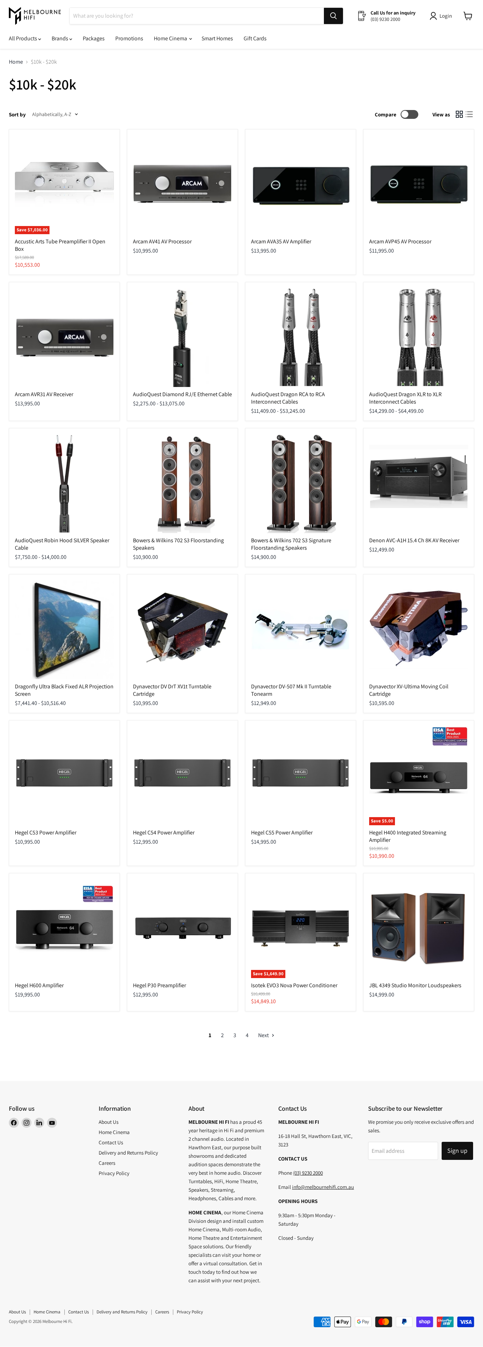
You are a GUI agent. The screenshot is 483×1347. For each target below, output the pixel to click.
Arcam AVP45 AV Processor (400, 241)
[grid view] (459, 114)
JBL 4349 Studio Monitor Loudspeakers (415, 985)
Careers (107, 1163)
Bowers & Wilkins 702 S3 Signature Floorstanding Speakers (291, 544)
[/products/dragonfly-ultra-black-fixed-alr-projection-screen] (64, 629)
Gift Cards (255, 38)
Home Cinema (171, 38)
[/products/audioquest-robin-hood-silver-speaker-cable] (64, 483)
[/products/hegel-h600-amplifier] (64, 928)
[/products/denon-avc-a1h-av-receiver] (418, 483)
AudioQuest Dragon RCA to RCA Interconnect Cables (288, 398)
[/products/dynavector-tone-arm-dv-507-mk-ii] (300, 629)
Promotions (129, 38)
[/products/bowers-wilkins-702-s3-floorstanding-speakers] (182, 483)
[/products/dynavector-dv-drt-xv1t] (182, 629)
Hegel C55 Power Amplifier (282, 832)
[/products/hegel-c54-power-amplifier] (182, 775)
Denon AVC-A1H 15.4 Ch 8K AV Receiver (414, 540)
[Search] (333, 16)
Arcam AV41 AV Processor (162, 241)
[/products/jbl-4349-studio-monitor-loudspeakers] (418, 928)
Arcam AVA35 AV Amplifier (281, 241)
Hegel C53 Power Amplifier (45, 832)
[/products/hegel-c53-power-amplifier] (64, 775)
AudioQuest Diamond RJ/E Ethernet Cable (182, 394)
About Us (108, 1121)
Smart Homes (217, 38)
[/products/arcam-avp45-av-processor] (418, 184)
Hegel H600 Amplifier (39, 985)
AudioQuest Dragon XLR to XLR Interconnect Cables (405, 398)
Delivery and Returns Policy (128, 1152)
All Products (23, 38)
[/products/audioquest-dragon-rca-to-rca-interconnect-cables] (300, 337)
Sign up (457, 1150)
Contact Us (111, 1142)
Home (16, 62)
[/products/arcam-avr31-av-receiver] (64, 337)
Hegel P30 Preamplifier (159, 985)
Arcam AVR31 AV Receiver (44, 394)
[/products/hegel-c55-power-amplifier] (300, 775)
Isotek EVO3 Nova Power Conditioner (294, 985)
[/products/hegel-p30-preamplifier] (182, 928)
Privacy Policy (114, 1173)
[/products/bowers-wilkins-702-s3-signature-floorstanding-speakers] (300, 483)
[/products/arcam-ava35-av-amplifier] (300, 184)
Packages (94, 38)
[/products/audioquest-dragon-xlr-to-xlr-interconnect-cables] (418, 337)
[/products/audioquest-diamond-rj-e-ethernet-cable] (182, 337)
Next (264, 1035)
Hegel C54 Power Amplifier (163, 832)
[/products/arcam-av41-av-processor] (182, 184)
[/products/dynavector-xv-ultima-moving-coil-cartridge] (418, 629)
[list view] (469, 114)
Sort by (17, 114)
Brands (60, 38)
